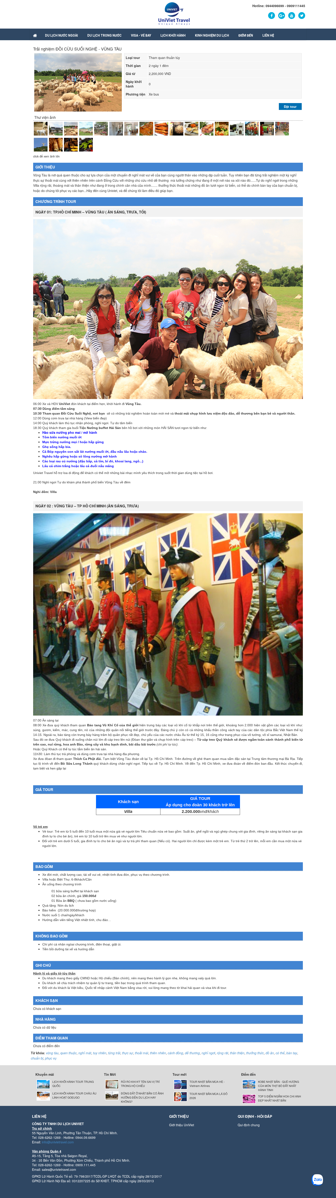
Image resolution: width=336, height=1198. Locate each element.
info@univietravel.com (58, 1142)
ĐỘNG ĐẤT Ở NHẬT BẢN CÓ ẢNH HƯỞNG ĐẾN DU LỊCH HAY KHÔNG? (142, 1097)
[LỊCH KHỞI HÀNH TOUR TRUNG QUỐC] (43, 1084)
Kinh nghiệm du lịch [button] (212, 35)
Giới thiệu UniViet (181, 1125)
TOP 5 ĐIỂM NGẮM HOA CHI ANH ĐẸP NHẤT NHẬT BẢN (279, 1098)
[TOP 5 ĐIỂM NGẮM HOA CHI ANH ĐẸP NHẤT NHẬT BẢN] (249, 1098)
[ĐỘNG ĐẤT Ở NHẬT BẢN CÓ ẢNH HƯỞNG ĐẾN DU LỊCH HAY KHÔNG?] (112, 1095)
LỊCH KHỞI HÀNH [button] (173, 35)
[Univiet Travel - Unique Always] (174, 13)
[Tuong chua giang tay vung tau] (41, 145)
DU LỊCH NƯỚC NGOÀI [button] (61, 35)
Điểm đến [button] (245, 35)
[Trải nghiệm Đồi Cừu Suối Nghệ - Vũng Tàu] (41, 129)
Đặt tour (290, 106)
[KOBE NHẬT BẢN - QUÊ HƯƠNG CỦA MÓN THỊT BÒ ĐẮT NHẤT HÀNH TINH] (249, 1084)
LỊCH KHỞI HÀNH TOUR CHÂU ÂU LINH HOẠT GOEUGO (74, 1095)
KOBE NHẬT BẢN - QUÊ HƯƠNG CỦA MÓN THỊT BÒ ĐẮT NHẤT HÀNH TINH (278, 1086)
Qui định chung (249, 1125)
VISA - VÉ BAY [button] (141, 35)
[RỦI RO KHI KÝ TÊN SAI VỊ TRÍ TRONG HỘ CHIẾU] (112, 1084)
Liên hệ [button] (268, 35)
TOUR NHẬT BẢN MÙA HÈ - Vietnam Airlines (207, 1084)
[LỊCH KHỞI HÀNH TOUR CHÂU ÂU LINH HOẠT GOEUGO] (43, 1095)
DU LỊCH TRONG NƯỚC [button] (104, 35)
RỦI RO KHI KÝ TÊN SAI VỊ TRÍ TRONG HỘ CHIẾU (140, 1084)
